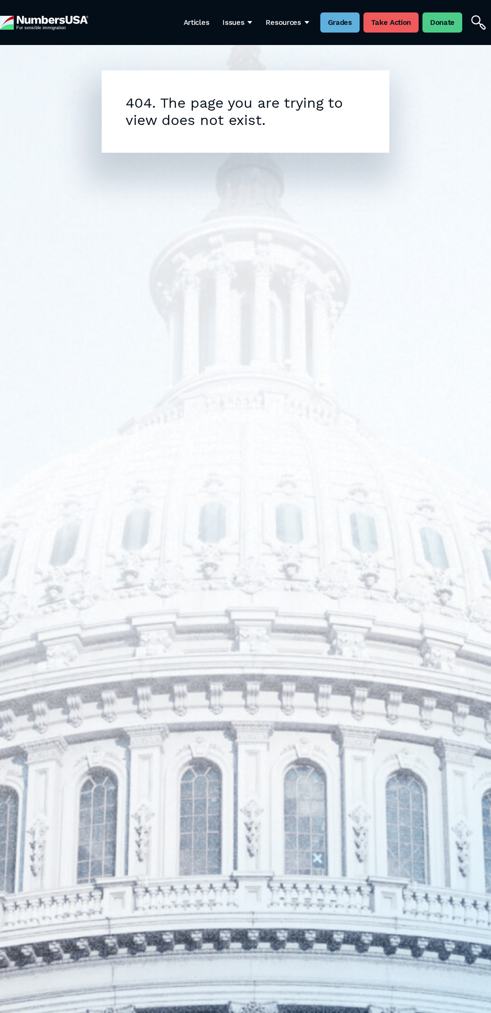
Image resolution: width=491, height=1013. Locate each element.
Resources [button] (283, 22)
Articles (197, 22)
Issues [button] (233, 22)
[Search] (478, 22)
